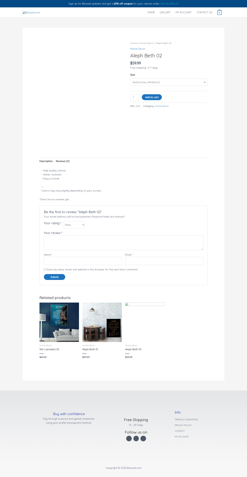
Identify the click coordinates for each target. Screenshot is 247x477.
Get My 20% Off (169, 3)
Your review (53, 233)
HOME (151, 12)
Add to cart (151, 97)
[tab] (46, 161)
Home (133, 43)
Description (46, 161)
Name (48, 254)
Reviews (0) (63, 161)
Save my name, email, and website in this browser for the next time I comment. (92, 269)
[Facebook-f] (136, 438)
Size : (133, 74)
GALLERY (165, 12)
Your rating (52, 223)
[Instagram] (129, 438)
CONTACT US (204, 12)
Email (129, 254)
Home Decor (146, 43)
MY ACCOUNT (184, 12)
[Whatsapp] (143, 438)
